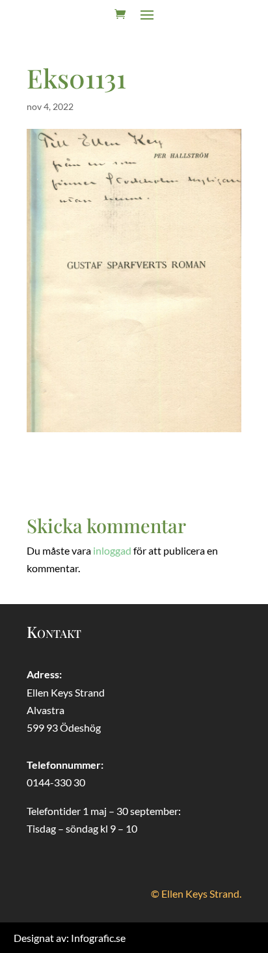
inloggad (112, 550)
